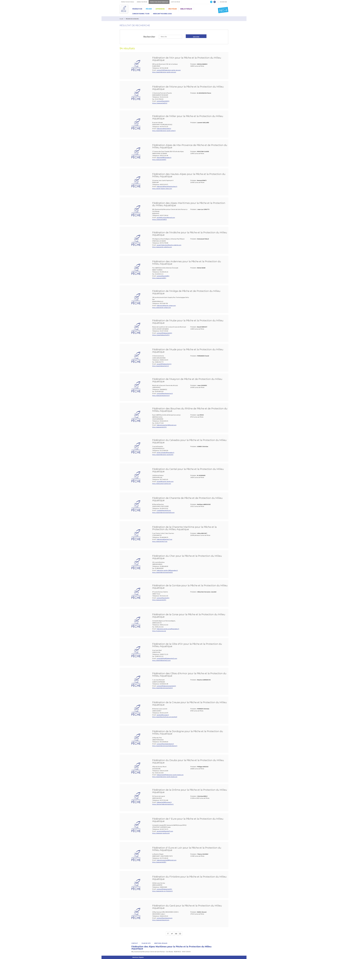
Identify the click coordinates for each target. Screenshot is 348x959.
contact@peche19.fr (163, 598)
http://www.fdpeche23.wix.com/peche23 (164, 717)
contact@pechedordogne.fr (165, 744)
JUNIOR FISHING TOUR (140, 14)
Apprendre (160, 9)
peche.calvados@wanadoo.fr (165, 452)
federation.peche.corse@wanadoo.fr (168, 629)
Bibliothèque (186, 9)
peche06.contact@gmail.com (166, 217)
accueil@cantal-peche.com (165, 481)
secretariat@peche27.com (165, 831)
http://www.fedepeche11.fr (160, 366)
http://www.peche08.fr (159, 278)
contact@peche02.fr (163, 101)
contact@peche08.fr (163, 276)
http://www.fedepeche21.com (161, 660)
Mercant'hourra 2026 (162, 14)
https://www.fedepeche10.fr (161, 335)
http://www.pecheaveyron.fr (161, 395)
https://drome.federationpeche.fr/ (163, 804)
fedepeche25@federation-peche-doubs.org (170, 775)
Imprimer (180, 934)
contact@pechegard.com (164, 918)
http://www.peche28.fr (159, 862)
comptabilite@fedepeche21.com (167, 658)
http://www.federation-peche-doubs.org (164, 777)
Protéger (172, 9)
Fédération (137, 9)
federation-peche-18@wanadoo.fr (167, 570)
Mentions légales (160, 943)
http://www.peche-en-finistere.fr (162, 891)
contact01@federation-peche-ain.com (169, 70)
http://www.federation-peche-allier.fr (164, 131)
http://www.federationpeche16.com (163, 512)
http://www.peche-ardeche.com (162, 247)
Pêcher (149, 9)
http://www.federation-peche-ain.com (164, 72)
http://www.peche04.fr (159, 159)
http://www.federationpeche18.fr (162, 572)
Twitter (172, 934)
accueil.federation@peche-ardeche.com (169, 245)
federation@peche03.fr (164, 128)
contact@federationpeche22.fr (166, 686)
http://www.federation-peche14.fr (162, 454)
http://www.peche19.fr (159, 600)
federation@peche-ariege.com (166, 305)
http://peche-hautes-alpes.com (162, 188)
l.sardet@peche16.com (164, 510)
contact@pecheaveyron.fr (165, 393)
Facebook (168, 934)
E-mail (176, 934)
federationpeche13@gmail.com (166, 425)
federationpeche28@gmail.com (166, 860)
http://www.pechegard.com (160, 920)
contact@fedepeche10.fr (164, 333)
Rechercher (149, 36)
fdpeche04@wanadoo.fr (164, 157)
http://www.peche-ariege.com (161, 307)
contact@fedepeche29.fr (164, 889)
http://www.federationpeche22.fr (162, 688)
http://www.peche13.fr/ (159, 427)
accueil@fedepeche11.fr (164, 364)
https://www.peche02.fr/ (159, 103)
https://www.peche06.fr (159, 219)
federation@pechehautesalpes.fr (167, 186)
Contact (134, 943)
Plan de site (146, 943)
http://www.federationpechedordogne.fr (164, 746)
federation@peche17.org (164, 539)
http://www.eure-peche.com (161, 833)
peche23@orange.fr (163, 715)
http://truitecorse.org (159, 631)
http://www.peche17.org (159, 541)
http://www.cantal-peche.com (161, 483)
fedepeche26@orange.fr (164, 802)
